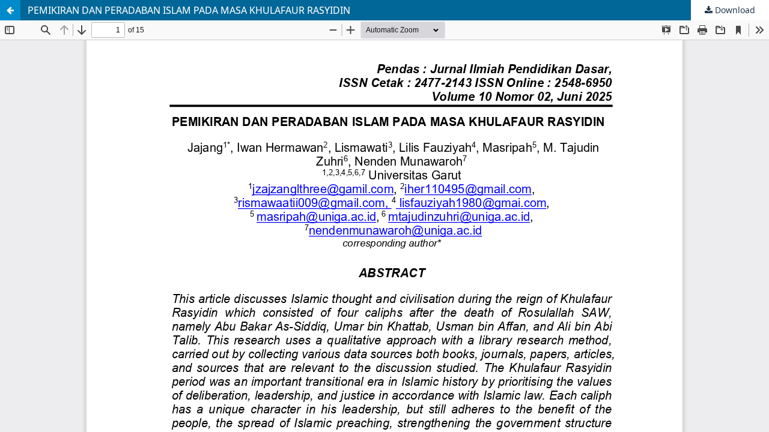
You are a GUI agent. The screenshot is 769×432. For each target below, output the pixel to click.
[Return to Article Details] (10, 10)
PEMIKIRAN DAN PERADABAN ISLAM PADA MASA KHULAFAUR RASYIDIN (189, 10)
